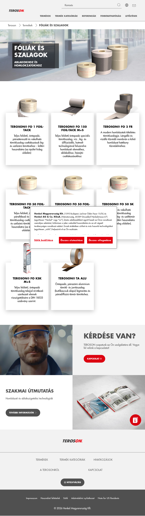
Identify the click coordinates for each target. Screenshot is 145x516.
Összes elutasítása (71, 240)
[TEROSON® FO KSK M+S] (27, 276)
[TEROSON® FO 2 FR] (117, 127)
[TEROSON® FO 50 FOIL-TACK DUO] (72, 203)
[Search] (119, 5)
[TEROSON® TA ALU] (72, 276)
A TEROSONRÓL (49, 470)
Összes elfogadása (100, 240)
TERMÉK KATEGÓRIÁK (72, 459)
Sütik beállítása (43, 240)
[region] (73, 227)
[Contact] (134, 5)
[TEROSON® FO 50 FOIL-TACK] (27, 203)
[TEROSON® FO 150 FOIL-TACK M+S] (72, 127)
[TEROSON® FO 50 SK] (117, 203)
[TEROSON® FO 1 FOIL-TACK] (27, 127)
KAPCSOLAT (95, 470)
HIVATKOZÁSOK (103, 459)
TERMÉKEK (42, 459)
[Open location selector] (126, 5)
